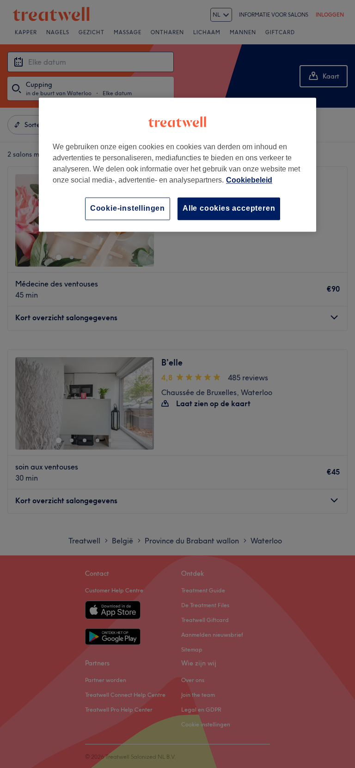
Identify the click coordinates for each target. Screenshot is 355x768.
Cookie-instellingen (127, 209)
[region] (177, 165)
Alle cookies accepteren (229, 209)
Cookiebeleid (249, 180)
